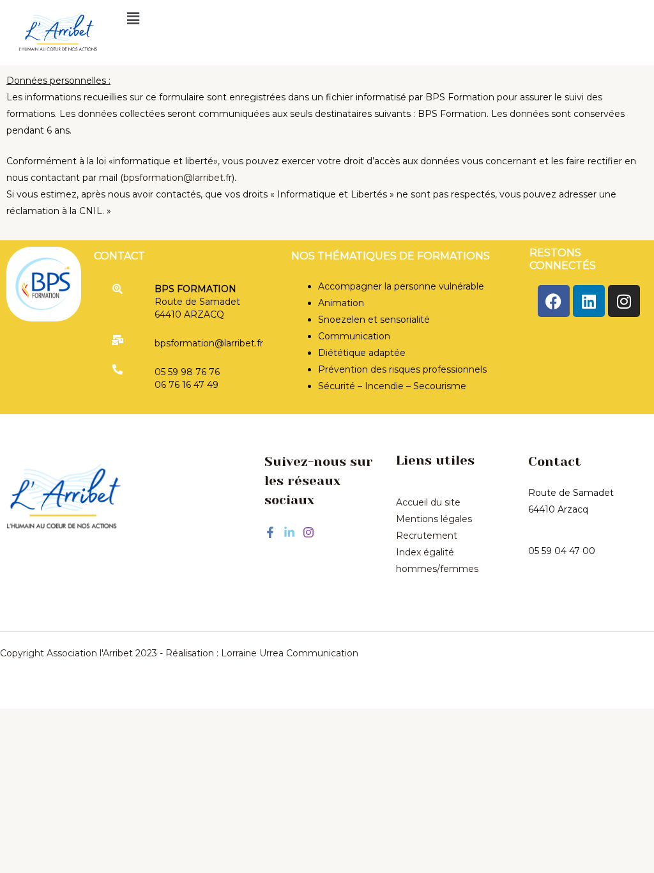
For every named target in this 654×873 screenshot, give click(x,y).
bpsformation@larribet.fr (177, 177)
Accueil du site (428, 502)
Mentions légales (434, 519)
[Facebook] (270, 532)
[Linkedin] (289, 532)
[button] (375, 18)
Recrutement (426, 535)
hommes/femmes (437, 569)
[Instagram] (308, 532)
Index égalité (425, 552)
